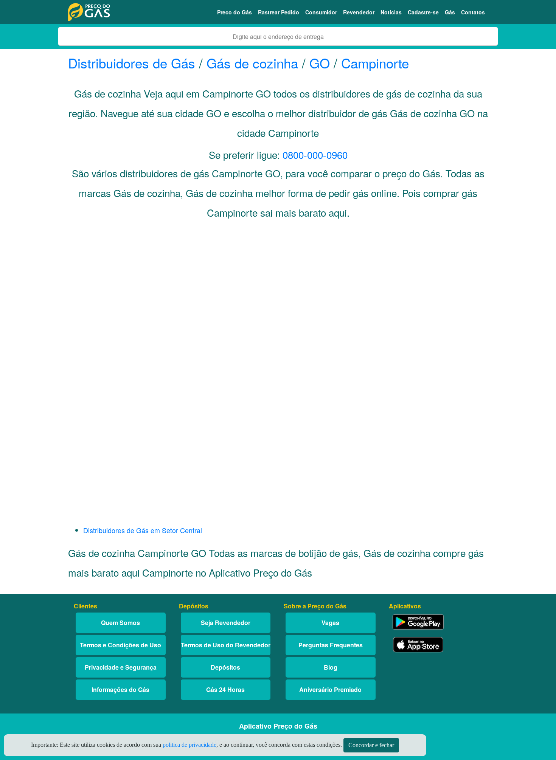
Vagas (330, 622)
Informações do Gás (120, 689)
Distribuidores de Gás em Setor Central (142, 530)
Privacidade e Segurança (121, 667)
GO (319, 62)
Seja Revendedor (225, 622)
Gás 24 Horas (225, 689)
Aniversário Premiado (330, 689)
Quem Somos (120, 622)
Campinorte (375, 62)
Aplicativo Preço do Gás (278, 726)
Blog (330, 667)
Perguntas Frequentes (330, 645)
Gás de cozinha (252, 62)
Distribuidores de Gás (133, 62)
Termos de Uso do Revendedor (225, 645)
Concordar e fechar (371, 745)
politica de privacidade (189, 744)
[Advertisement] (278, 301)
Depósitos (225, 667)
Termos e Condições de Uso (120, 645)
